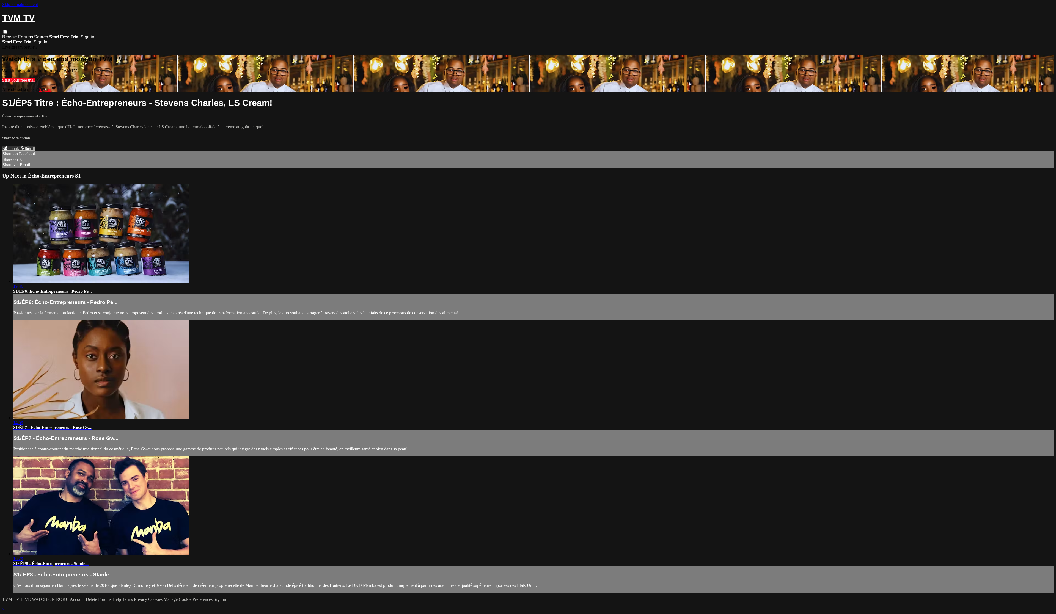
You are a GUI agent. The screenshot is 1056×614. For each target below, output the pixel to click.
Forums (26, 37)
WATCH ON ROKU (50, 599)
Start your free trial (18, 80)
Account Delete (83, 599)
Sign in (87, 37)
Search (41, 37)
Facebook (11, 148)
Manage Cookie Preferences (189, 599)
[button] (5, 32)
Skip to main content (20, 4)
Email (30, 148)
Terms (128, 599)
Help (117, 599)
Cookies (156, 599)
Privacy (141, 599)
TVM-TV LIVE (16, 599)
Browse (10, 37)
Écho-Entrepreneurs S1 (20, 116)
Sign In (40, 42)
